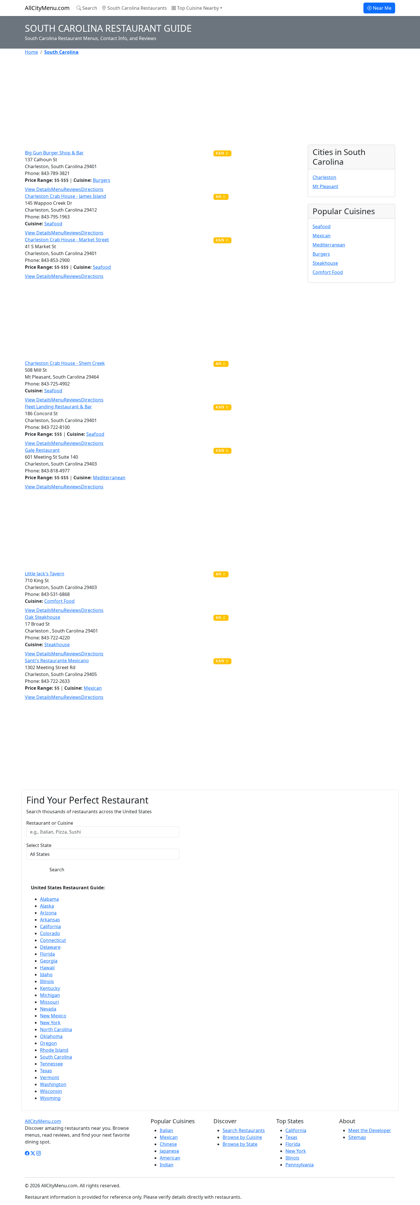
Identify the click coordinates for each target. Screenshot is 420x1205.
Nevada (48, 1009)
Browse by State (240, 1144)
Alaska (47, 906)
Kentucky (50, 988)
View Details (38, 189)
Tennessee (51, 1064)
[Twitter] (33, 1153)
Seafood (53, 223)
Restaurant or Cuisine (49, 823)
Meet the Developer (369, 1130)
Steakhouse (57, 644)
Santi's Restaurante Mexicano (57, 660)
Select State (38, 845)
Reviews (72, 189)
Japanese (169, 1151)
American (170, 1158)
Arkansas (50, 919)
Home (31, 52)
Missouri (49, 1002)
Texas (46, 1070)
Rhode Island (54, 1050)
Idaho (46, 974)
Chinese (168, 1144)
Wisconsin (51, 1091)
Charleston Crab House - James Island (65, 196)
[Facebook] (27, 1153)
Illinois (47, 981)
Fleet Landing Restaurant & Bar (58, 406)
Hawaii (47, 968)
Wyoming (50, 1098)
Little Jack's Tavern (44, 573)
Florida (47, 954)
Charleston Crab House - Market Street (67, 239)
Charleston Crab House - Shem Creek (65, 363)
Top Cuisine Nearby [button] (197, 8)
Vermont (49, 1077)
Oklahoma (51, 1036)
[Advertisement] (196, 100)
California (50, 926)
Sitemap (357, 1137)
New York (50, 1022)
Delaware (50, 947)
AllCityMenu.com (47, 8)
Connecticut (53, 940)
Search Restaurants (244, 1130)
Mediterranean (109, 477)
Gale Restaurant (42, 450)
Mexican (93, 688)
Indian (166, 1165)
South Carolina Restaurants (136, 8)
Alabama (49, 899)
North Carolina (56, 1029)
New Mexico (53, 1016)
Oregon (48, 1043)
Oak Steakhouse (42, 617)
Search (89, 8)
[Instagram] (38, 1153)
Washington (53, 1084)
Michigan (50, 995)
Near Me (381, 8)
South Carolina (56, 1057)
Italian (166, 1130)
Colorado (50, 933)
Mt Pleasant (325, 186)
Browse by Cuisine (242, 1137)
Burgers (101, 180)
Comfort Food (59, 601)
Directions (92, 189)
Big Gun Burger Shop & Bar (54, 153)
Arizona (48, 913)
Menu (57, 189)
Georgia (48, 961)
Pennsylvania (299, 1165)
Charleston (324, 177)
